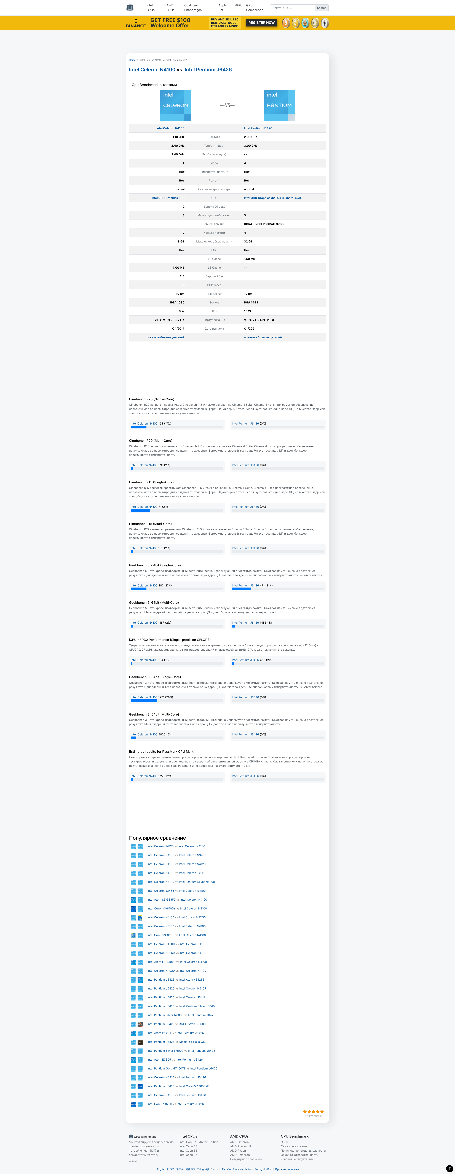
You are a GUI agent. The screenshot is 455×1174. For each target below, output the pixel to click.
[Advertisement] (227, 41)
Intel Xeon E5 (188, 1150)
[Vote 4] (318, 1111)
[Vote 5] (322, 1111)
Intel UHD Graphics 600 (168, 198)
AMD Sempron (240, 1155)
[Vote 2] (309, 1111)
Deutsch (215, 1169)
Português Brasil (264, 1169)
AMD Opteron (239, 1142)
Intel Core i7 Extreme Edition (199, 1142)
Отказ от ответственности (299, 1155)
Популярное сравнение (246, 1159)
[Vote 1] (305, 1111)
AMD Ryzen (238, 1150)
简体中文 (191, 1169)
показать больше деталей (165, 337)
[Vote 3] (313, 1111)
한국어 (180, 1169)
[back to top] (449, 1168)
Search (321, 8)
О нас (285, 1142)
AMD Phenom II (240, 1146)
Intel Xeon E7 (188, 1155)
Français (238, 1169)
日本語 (171, 1169)
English (161, 1169)
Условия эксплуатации (297, 1159)
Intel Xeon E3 (188, 1146)
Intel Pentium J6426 (208, 70)
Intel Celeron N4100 (152, 70)
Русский (280, 1169)
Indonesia (293, 1169)
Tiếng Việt (203, 1169)
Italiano (249, 1169)
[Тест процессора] (129, 7)
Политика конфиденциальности (303, 1150)
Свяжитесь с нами (294, 1146)
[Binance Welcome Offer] (136, 22)
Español (226, 1169)
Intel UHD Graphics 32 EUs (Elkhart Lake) (272, 198)
